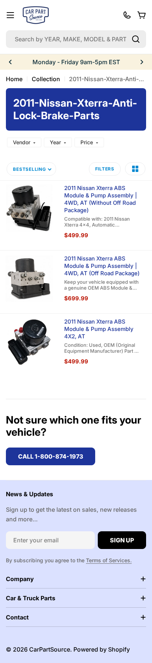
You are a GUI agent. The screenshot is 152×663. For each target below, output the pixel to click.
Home (14, 79)
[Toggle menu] (10, 15)
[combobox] (76, 39)
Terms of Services (108, 560)
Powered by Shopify (101, 649)
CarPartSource (49, 649)
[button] (10, 62)
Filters (104, 169)
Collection (46, 79)
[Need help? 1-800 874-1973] (126, 15)
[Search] (135, 39)
